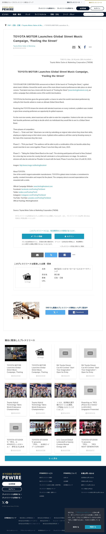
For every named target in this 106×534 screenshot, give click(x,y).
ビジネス (5, 14)
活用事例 (41, 496)
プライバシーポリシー (83, 512)
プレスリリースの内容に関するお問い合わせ (92, 492)
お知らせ (66, 477)
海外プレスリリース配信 (45, 481)
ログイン (97, 8)
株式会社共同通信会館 (60, 518)
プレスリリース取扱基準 (60, 530)
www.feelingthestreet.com (78, 90)
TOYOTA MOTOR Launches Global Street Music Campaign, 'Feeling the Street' (15, 369)
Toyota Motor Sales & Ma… (32, 25)
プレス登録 (37, 236)
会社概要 (66, 481)
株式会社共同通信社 (43, 518)
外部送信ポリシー (43, 530)
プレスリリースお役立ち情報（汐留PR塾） (50, 485)
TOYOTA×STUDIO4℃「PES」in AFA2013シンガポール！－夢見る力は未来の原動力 (15, 444)
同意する (93, 527)
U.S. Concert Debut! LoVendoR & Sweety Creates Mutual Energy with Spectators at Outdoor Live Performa (65, 447)
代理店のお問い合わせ (87, 481)
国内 (73, 2)
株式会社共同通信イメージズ (27, 521)
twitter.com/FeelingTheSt (28, 192)
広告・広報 (16, 25)
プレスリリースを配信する (46, 8)
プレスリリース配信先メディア (47, 488)
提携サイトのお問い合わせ (88, 485)
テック (27, 14)
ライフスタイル (40, 14)
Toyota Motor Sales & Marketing (24, 46)
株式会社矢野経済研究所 (50, 523)
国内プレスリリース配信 (45, 477)
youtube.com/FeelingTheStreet (39, 198)
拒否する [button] (76, 527)
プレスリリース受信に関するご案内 (72, 246)
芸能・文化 (55, 14)
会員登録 (83, 8)
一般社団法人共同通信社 (26, 518)
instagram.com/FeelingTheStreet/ (33, 195)
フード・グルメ (69, 14)
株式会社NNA (44, 521)
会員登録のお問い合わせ (87, 477)
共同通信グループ (68, 485)
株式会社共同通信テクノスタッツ (28, 523)
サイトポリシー (11, 530)
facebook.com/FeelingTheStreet (33, 189)
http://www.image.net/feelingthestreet (32, 165)
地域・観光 (17, 14)
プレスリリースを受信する (65, 8)
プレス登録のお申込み (87, 488)
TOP (9, 25)
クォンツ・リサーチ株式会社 (61, 521)
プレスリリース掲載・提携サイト (48, 492)
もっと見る (53, 458)
